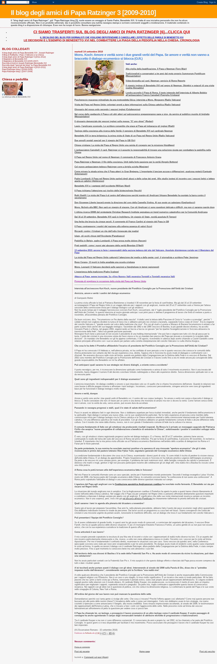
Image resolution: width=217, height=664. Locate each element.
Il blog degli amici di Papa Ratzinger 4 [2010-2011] (24, 67)
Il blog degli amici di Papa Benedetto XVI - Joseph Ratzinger (28, 53)
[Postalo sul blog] (104, 633)
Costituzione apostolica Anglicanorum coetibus (138, 484)
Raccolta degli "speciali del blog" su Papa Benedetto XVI (26, 65)
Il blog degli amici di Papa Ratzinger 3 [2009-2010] (83, 12)
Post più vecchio (207, 651)
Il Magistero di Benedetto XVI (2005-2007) (20, 61)
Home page (144, 651)
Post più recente (82, 651)
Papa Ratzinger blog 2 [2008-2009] (17, 69)
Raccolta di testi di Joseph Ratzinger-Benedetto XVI (24, 63)
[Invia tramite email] (101, 633)
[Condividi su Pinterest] (113, 633)
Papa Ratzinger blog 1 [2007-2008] (17, 71)
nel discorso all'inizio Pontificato (138, 498)
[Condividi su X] (107, 633)
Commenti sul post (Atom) (96, 657)
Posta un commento (82, 647)
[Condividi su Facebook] (110, 633)
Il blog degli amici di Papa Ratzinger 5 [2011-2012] (24, 57)
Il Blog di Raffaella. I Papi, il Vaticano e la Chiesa (23, 55)
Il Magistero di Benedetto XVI (14, 59)
